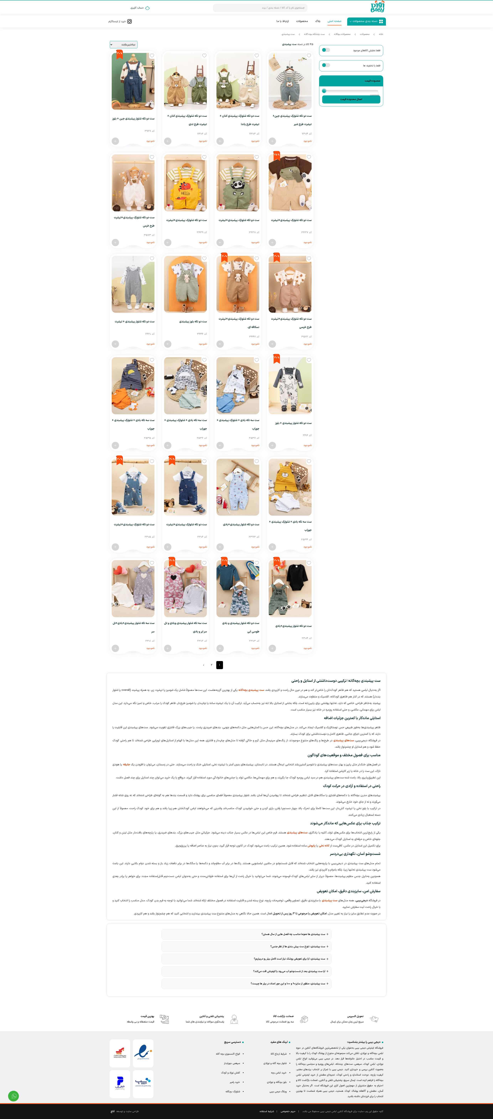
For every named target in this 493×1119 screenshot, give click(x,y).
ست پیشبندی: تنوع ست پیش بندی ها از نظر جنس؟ (297, 947)
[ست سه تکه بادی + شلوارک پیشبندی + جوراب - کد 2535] (115, 445)
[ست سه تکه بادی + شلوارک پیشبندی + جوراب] (237, 385)
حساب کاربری (137, 8)
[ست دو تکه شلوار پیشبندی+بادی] (237, 487)
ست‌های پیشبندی (343, 741)
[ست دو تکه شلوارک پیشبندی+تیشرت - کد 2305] (115, 547)
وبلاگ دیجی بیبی (278, 1092)
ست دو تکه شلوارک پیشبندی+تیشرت (291, 220)
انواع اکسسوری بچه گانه (228, 1054)
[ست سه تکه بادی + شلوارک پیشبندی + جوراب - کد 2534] (272, 547)
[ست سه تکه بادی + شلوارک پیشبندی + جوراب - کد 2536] (167, 445)
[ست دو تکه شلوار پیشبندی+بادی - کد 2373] (220, 547)
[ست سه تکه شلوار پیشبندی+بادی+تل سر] (133, 588)
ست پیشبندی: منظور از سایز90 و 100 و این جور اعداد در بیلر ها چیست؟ (288, 984)
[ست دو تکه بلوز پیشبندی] (185, 284)
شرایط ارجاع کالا (279, 1054)
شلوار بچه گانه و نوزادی (275, 1063)
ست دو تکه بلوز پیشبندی (193, 322)
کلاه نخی (324, 846)
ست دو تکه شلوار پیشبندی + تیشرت (134, 322)
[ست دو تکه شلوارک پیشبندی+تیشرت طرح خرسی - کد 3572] (272, 344)
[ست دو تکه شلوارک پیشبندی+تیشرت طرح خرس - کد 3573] (115, 242)
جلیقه (126, 765)
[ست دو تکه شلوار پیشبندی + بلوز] (290, 385)
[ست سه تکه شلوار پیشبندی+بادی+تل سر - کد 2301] (115, 648)
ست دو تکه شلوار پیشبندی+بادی (241, 525)
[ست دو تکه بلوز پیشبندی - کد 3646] (167, 344)
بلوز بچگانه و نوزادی (277, 1082)
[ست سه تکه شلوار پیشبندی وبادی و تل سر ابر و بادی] (185, 588)
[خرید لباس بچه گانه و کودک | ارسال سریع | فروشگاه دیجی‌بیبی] (378, 12)
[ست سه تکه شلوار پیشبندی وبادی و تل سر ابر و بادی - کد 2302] (167, 648)
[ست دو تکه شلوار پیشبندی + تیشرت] (133, 284)
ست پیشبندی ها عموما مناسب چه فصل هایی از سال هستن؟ (293, 934)
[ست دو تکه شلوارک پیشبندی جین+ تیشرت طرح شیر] (290, 81)
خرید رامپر (235, 1082)
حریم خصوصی (288, 1111)
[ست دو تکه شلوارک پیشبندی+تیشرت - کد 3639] (167, 242)
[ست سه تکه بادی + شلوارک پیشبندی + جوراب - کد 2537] (220, 445)
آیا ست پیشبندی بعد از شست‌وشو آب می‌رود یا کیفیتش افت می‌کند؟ (289, 971)
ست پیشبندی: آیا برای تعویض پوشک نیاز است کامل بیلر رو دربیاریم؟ (289, 959)
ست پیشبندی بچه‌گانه (251, 690)
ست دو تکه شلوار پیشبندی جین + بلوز (133, 119)
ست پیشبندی (329, 901)
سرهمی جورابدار (232, 1063)
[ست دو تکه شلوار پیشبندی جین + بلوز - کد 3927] (115, 141)
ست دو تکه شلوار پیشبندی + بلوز (293, 423)
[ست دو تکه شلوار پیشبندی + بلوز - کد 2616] (272, 445)
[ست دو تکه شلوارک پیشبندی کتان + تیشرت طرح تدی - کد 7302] (167, 141)
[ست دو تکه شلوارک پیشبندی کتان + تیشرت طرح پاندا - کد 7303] (220, 141)
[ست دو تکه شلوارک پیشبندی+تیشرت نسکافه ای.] (237, 284)
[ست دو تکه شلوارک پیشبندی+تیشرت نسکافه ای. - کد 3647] (220, 344)
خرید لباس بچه (279, 1073)
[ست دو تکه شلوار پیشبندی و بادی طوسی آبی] (237, 588)
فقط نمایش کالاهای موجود (366, 51)
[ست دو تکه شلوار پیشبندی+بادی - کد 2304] (272, 648)
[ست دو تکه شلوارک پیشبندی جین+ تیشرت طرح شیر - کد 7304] (272, 141)
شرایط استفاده (267, 1111)
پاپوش (311, 846)
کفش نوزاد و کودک (230, 1073)
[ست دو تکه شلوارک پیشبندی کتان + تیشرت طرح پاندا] (237, 81)
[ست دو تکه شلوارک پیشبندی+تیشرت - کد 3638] (220, 242)
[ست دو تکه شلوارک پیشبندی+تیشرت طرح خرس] (133, 182)
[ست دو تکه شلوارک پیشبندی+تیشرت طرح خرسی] (290, 284)
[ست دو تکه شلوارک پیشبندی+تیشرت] (290, 182)
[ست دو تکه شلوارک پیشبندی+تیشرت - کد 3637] (272, 242)
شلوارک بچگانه (233, 1092)
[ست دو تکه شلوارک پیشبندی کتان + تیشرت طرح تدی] (185, 81)
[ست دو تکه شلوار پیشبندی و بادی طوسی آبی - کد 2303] (220, 648)
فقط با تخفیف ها (371, 66)
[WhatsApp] (13, 1096)
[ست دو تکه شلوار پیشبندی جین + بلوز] (133, 81)
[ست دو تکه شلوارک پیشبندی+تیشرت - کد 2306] (167, 547)
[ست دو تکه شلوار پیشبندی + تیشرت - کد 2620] (115, 344)
